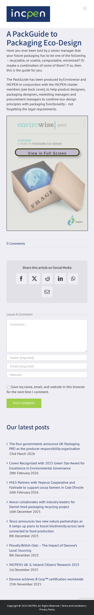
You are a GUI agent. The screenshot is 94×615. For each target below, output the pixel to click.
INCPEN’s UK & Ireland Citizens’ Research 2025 (44, 564)
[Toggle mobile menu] (85, 8)
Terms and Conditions (73, 605)
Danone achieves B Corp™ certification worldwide (46, 579)
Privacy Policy (47, 609)
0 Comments (16, 243)
